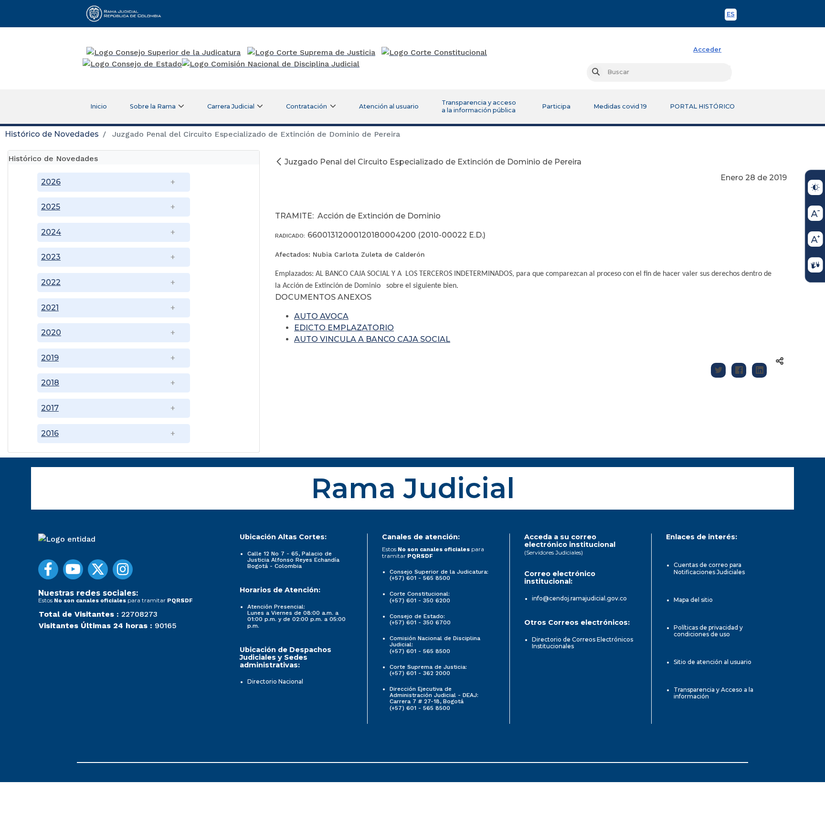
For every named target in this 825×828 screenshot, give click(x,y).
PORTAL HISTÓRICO (702, 106)
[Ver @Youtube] (73, 569)
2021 (50, 307)
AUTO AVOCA (321, 316)
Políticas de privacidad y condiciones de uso (708, 631)
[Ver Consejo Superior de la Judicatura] (163, 52)
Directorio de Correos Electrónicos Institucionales (582, 643)
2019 (50, 357)
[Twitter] (718, 370)
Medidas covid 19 (620, 106)
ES (732, 16)
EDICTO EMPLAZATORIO (344, 327)
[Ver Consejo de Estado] (132, 64)
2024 (51, 232)
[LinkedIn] (759, 370)
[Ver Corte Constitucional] (435, 52)
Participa (556, 106)
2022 (51, 282)
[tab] (133, 157)
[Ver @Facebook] (48, 569)
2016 (50, 433)
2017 (50, 408)
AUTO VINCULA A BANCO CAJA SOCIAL (372, 339)
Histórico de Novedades (52, 134)
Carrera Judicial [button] (230, 106)
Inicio (98, 106)
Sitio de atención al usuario (712, 661)
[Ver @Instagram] (123, 569)
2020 (51, 332)
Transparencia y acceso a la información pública (479, 106)
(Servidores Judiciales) (553, 552)
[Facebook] (738, 370)
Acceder (707, 49)
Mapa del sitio (693, 599)
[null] (280, 161)
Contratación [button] (306, 106)
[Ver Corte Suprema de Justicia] (311, 52)
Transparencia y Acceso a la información (713, 693)
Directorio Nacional (275, 681)
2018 (50, 382)
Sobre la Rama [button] (153, 106)
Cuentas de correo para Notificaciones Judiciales (709, 568)
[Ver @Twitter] (98, 569)
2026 (51, 181)
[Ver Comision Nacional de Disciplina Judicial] (271, 64)
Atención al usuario (389, 106)
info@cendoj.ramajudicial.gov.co (579, 598)
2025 (50, 206)
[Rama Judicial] (128, 13)
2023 (51, 256)
